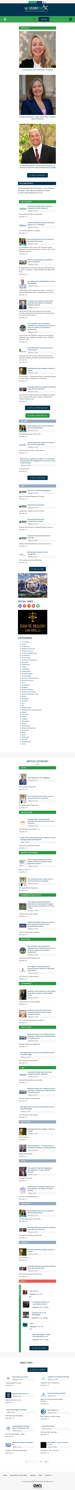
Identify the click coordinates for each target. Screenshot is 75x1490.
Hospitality (25, 698)
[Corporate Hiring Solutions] (43, 1395)
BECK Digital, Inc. (53, 1410)
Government (25, 685)
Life (23, 705)
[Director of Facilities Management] (22, 492)
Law (23, 703)
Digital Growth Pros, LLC (20, 1394)
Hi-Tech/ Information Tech (30, 694)
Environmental (26, 676)
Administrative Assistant (35, 505)
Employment (26, 664)
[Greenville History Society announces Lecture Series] (22, 350)
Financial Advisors (27, 680)
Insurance (25, 701)
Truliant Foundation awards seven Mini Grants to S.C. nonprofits (40, 223)
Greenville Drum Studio (20, 1377)
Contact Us (48, 1475)
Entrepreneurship (27, 673)
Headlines (25, 687)
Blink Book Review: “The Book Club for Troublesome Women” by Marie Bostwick (41, 1147)
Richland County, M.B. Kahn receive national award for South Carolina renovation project (39, 1012)
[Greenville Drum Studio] (8, 1378)
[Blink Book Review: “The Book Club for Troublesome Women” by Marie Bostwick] (22, 1148)
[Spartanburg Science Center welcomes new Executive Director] (22, 241)
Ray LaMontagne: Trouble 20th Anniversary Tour (41, 1335)
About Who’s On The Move (18, 1475)
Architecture (25, 646)
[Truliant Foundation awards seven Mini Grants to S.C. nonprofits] (22, 225)
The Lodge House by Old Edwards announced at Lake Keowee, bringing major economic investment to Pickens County (40, 905)
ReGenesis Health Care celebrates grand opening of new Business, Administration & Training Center (41, 1036)
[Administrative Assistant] (22, 506)
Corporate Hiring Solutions (56, 1393)
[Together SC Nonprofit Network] (43, 1378)
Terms (40, 1475)
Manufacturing (26, 707)
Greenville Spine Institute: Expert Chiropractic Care (21, 1427)
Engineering (25, 669)
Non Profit (25, 714)
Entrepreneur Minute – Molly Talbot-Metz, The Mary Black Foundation (37, 118)
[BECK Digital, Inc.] (43, 1411)
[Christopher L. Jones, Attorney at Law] (43, 1445)
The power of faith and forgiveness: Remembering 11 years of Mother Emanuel (39, 1170)
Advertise (33, 1475)
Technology (25, 737)
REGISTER (32, 2)
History (24, 696)
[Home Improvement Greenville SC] (8, 1445)
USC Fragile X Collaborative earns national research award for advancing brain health (40, 968)
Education (25, 662)
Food (23, 683)
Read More (22, 217)
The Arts (24, 739)
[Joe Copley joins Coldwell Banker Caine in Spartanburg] (22, 283)
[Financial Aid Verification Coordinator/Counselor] (22, 522)
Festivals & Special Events (30, 678)
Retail (23, 732)
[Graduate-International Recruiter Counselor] (22, 538)
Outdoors (25, 719)
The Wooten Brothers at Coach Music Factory (41, 1303)
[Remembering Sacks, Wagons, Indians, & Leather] (22, 371)
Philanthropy (26, 721)
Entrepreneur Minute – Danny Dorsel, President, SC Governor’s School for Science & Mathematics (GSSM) (38, 166)
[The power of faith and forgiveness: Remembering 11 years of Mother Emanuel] (22, 1171)
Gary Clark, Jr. (34, 1291)
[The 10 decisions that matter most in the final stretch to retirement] (22, 798)
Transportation (26, 742)
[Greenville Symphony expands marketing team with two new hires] (22, 389)
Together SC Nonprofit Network (58, 1377)
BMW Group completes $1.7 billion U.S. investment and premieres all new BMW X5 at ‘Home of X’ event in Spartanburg (37, 461)
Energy (24, 667)
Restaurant (25, 730)
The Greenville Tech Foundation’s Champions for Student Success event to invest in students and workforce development (41, 326)
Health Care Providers (28, 692)
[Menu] (5, 19)
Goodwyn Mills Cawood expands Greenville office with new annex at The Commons (40, 821)
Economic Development (29, 660)
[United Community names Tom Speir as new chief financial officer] (22, 445)
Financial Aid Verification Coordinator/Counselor (35, 520)
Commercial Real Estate (29, 653)
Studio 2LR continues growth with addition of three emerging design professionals (38, 838)
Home (5, 1475)
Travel (24, 744)
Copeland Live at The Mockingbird (39, 1314)
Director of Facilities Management (39, 490)
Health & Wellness (27, 689)
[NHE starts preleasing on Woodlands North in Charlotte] (22, 262)
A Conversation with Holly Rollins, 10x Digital (37, 70)
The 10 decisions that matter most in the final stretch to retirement (40, 797)
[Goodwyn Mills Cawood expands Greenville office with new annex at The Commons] (22, 822)
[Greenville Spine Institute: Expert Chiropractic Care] (8, 1428)
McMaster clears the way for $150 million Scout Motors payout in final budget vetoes (41, 993)
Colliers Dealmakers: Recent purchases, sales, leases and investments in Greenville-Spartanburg (40, 924)
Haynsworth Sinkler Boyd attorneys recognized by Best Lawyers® (39, 207)
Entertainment (26, 671)
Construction (26, 655)
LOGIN (39, 2)
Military (24, 712)
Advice (24, 644)
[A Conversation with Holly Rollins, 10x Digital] (37, 49)
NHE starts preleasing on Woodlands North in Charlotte (40, 261)
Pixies (31, 1323)
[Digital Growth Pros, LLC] (8, 1395)
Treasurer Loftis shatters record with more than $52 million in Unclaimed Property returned (40, 303)
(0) (45, 2)
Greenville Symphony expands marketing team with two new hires (41, 388)
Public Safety (26, 726)
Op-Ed (24, 717)
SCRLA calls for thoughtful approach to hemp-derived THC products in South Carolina (40, 1188)
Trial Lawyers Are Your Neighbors (38, 778)
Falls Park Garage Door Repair (16, 1410)
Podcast (24, 723)
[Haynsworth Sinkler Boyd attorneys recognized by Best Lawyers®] (22, 209)
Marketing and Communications (32, 710)
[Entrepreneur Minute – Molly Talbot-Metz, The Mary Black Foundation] (37, 95)
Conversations (26, 658)
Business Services (27, 651)
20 (41, 1462)
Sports (24, 735)
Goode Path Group (48, 1426)
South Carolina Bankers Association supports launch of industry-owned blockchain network (39, 861)
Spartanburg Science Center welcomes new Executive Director (40, 240)
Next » (47, 1462)
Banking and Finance (28, 648)
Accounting (25, 642)
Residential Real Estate (29, 728)
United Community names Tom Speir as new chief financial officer (41, 443)
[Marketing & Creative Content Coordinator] (22, 554)
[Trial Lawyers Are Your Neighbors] (22, 779)
